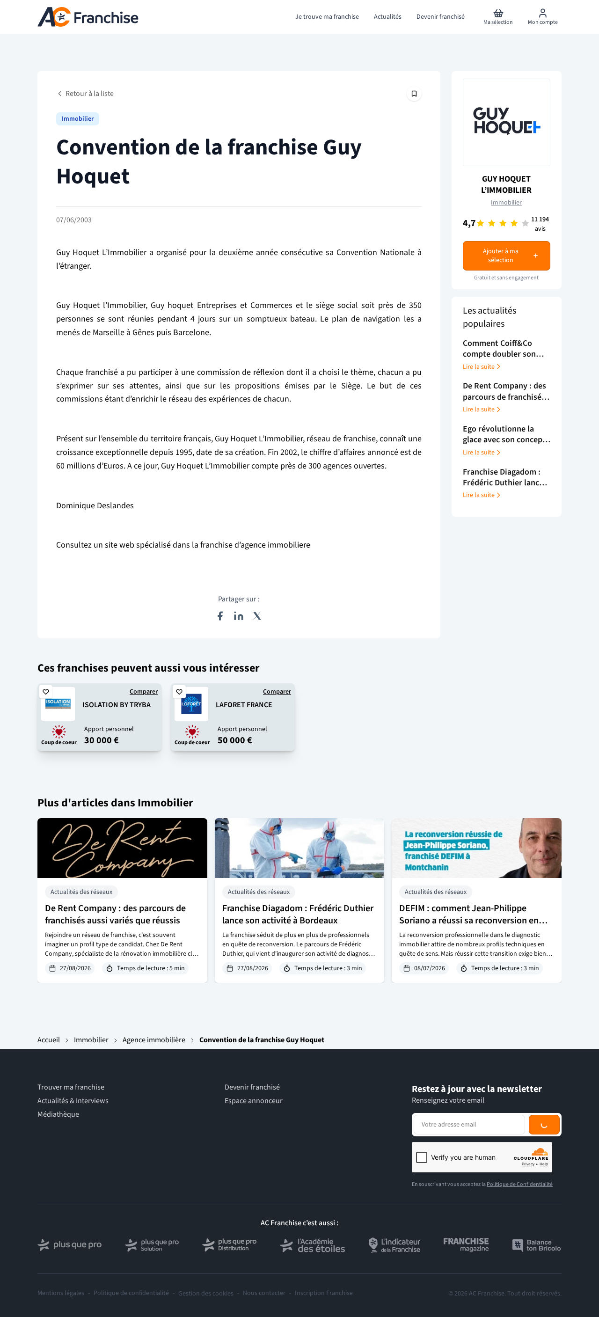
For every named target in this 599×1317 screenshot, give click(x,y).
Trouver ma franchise (70, 1087)
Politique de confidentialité (131, 1293)
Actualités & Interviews (73, 1101)
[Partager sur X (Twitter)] (257, 615)
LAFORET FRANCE (244, 705)
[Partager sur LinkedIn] (238, 615)
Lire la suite (479, 366)
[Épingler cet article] (414, 93)
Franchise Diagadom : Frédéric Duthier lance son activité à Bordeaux (297, 914)
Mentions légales (60, 1293)
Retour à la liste (90, 93)
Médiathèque (58, 1114)
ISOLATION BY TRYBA (116, 705)
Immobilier (78, 119)
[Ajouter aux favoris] (45, 691)
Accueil (48, 1040)
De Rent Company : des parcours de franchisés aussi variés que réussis (115, 914)
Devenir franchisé (252, 1087)
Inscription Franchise (324, 1293)
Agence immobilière (154, 1040)
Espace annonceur (254, 1101)
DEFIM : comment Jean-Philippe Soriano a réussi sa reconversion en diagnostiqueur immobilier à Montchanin (469, 926)
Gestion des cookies (206, 1293)
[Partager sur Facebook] (219, 615)
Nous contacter (264, 1293)
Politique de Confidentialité (520, 1184)
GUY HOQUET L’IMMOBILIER (506, 184)
